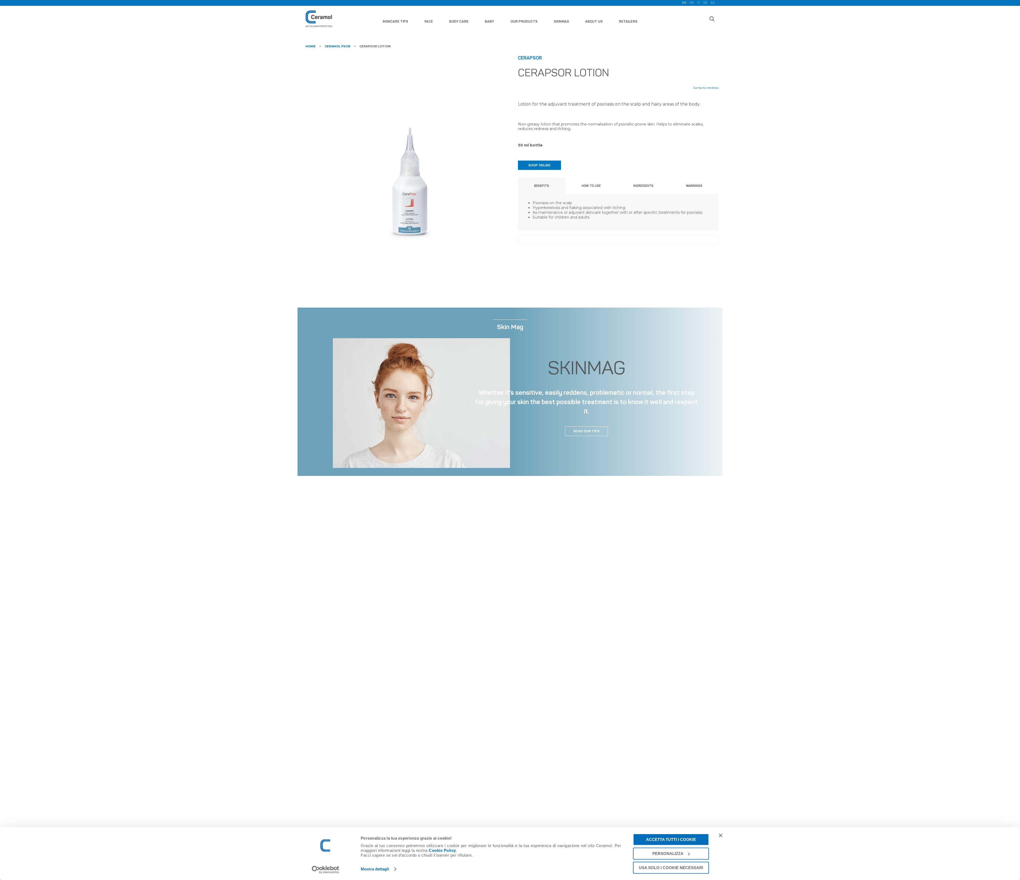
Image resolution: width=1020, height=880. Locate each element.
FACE (428, 21)
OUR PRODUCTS (524, 21)
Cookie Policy (442, 850)
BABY (489, 21)
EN (684, 3)
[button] (542, 186)
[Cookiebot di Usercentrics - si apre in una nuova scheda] (325, 870)
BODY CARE (459, 21)
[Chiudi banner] (720, 835)
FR (692, 3)
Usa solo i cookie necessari (671, 867)
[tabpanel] (409, 155)
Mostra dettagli (375, 869)
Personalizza (667, 853)
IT (698, 3)
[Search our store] (712, 19)
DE (705, 3)
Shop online (539, 165)
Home (310, 46)
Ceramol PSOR (337, 46)
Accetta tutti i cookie (671, 839)
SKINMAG (561, 21)
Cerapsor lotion (375, 46)
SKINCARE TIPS (395, 21)
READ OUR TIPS (586, 431)
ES (713, 3)
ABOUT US (594, 21)
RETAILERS (628, 21)
